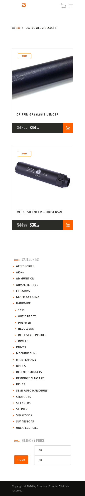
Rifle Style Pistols (32, 335)
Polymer (24, 322)
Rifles (20, 384)
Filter (21, 459)
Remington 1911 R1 (30, 378)
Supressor (24, 415)
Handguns (24, 303)
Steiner (21, 409)
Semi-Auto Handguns (32, 390)
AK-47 (20, 272)
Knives (21, 347)
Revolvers (26, 329)
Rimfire (23, 341)
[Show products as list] (18, 28)
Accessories (25, 266)
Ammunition (25, 278)
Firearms (23, 291)
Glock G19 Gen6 (27, 297)
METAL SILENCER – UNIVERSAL (40, 212)
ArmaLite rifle (27, 285)
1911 (21, 310)
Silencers (23, 403)
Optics (21, 366)
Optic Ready (27, 316)
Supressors (25, 421)
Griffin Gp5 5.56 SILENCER (38, 114)
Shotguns (23, 397)
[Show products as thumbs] (13, 28)
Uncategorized (27, 428)
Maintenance (26, 359)
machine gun (26, 353)
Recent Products (29, 372)
